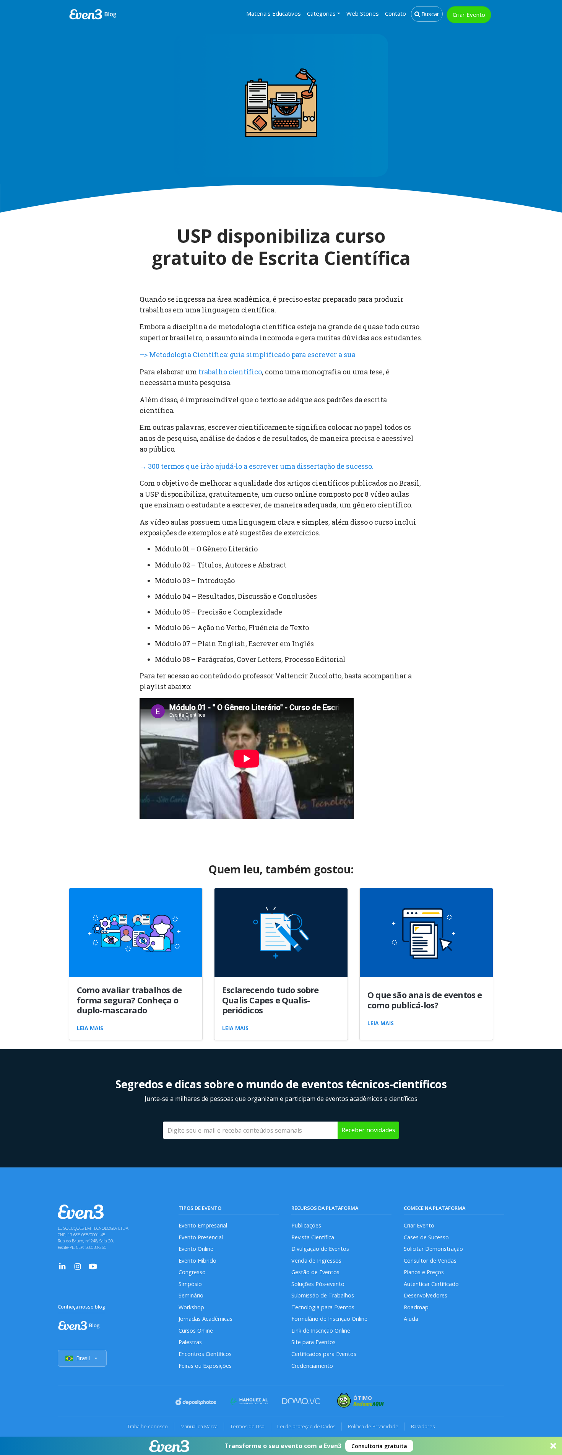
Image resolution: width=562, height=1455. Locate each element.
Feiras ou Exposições (205, 1365)
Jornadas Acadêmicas (205, 1318)
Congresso (192, 1272)
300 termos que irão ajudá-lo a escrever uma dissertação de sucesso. (257, 466)
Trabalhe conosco (147, 1426)
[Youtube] (92, 1265)
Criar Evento (469, 14)
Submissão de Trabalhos (322, 1295)
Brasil (83, 1358)
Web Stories (362, 13)
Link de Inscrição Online (320, 1330)
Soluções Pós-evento (317, 1284)
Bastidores (423, 1426)
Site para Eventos (313, 1342)
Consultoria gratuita (379, 1446)
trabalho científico (230, 371)
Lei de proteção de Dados (306, 1426)
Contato (395, 13)
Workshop (191, 1307)
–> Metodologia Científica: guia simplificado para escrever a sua (248, 354)
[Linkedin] (62, 1265)
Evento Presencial (201, 1237)
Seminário (191, 1295)
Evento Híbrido (197, 1260)
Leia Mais (90, 1028)
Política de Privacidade (373, 1426)
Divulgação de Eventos (320, 1248)
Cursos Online (196, 1330)
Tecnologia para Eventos (322, 1307)
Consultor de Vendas (430, 1260)
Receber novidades (368, 1130)
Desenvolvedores (425, 1295)
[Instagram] (77, 1265)
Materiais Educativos (273, 13)
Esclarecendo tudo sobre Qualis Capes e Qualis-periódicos (270, 1000)
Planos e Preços (424, 1272)
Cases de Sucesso (426, 1237)
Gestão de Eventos (315, 1272)
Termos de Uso (247, 1426)
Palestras (190, 1342)
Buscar (429, 14)
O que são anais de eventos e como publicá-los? (424, 999)
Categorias (321, 13)
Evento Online (196, 1248)
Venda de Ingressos (316, 1260)
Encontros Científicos (205, 1353)
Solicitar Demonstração (433, 1248)
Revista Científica (312, 1237)
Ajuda (411, 1318)
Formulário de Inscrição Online (329, 1318)
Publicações (306, 1225)
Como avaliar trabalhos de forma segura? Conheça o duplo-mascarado (129, 1000)
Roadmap (416, 1307)
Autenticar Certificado (431, 1284)
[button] (281, 1446)
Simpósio (190, 1284)
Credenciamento (312, 1365)
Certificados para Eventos (323, 1353)
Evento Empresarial (203, 1225)
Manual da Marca (199, 1426)
